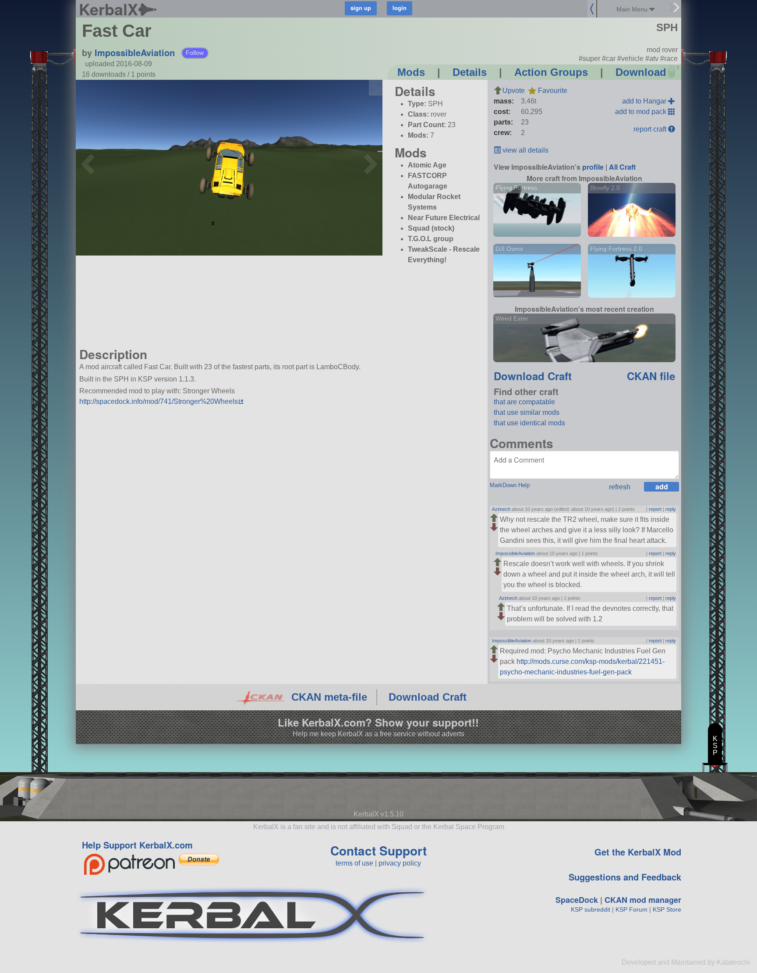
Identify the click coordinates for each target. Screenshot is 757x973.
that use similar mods (526, 412)
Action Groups (551, 72)
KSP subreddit (590, 909)
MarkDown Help (510, 485)
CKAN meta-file (329, 697)
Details (470, 72)
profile (593, 167)
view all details (524, 150)
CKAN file (651, 375)
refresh (619, 487)
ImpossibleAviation (135, 52)
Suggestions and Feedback (625, 876)
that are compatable (524, 402)
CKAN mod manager (643, 899)
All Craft (622, 167)
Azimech (501, 509)
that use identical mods (529, 423)
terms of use (354, 863)
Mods (411, 72)
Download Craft (533, 375)
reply (670, 509)
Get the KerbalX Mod (637, 851)
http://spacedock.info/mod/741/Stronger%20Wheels (158, 401)
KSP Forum (631, 909)
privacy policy (399, 863)
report (655, 509)
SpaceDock (576, 899)
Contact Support (378, 850)
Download (641, 72)
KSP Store (667, 909)
